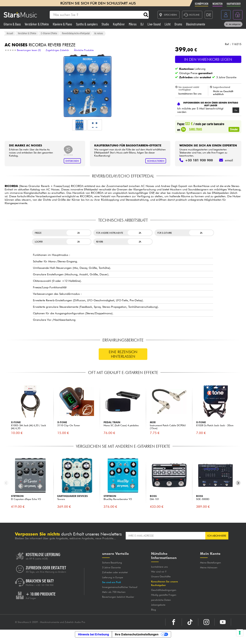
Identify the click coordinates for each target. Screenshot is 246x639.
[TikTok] (190, 622)
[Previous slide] (6, 483)
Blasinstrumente (195, 24)
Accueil (10, 33)
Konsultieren (155, 161)
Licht (168, 24)
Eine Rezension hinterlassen (123, 354)
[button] (79, 125)
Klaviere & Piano (63, 24)
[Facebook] (174, 622)
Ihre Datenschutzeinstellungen (136, 634)
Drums (179, 24)
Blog (153, 609)
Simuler (234, 129)
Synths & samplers (87, 24)
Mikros (133, 24)
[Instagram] (206, 622)
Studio (106, 24)
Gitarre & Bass (12, 24)
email (229, 160)
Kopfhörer (119, 24)
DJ (142, 24)
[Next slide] (238, 483)
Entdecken (72, 161)
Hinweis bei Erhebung (93, 634)
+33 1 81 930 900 (44, 585)
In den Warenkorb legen (208, 59)
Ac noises (98, 33)
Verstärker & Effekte (37, 24)
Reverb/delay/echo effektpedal (76, 33)
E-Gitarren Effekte (49, 33)
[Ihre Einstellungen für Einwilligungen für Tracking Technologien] (239, 632)
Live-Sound (154, 24)
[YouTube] (223, 622)
